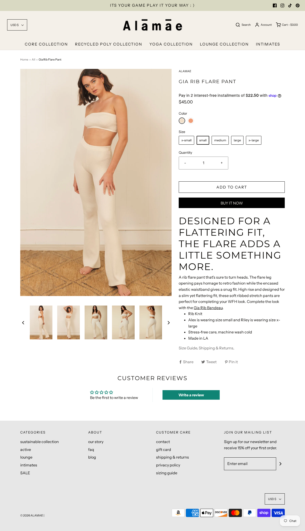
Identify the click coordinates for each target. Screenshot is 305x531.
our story (95, 441)
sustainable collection (39, 441)
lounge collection (224, 44)
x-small (186, 140)
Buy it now (232, 203)
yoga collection (171, 44)
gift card (163, 449)
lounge (26, 457)
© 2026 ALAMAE (31, 515)
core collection (46, 44)
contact (163, 441)
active (25, 449)
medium (220, 140)
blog (92, 457)
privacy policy (168, 465)
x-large (254, 140)
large (237, 140)
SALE (25, 472)
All (33, 59)
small (203, 140)
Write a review (191, 395)
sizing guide (166, 472)
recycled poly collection (108, 44)
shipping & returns (172, 457)
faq (91, 449)
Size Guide (188, 348)
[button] (17, 25)
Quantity (185, 152)
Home (24, 59)
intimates (268, 44)
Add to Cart (231, 187)
